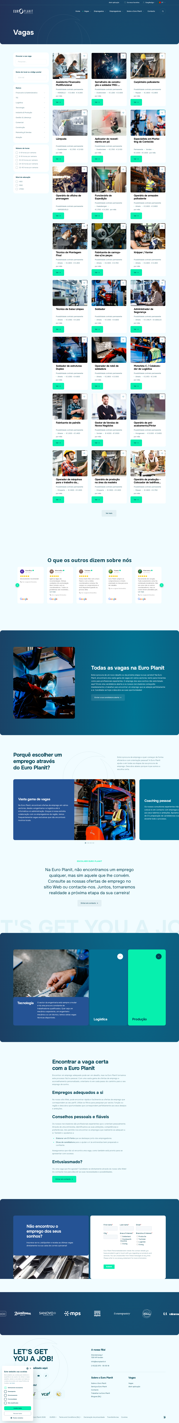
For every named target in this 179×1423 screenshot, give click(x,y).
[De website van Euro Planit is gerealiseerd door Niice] (162, 1417)
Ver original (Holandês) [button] (29, 593)
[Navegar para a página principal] (23, 11)
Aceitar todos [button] (18, 1408)
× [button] (30, 1368)
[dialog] (17, 1393)
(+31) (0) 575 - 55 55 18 (100, 1366)
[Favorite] (84, 56)
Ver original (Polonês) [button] (88, 595)
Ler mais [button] (82, 592)
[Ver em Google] (22, 571)
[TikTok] (46, 1376)
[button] (17, 585)
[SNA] (59, 1394)
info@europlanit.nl (98, 1362)
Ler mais (12, 1383)
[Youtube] (38, 1376)
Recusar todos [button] (17, 1413)
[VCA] (45, 1394)
